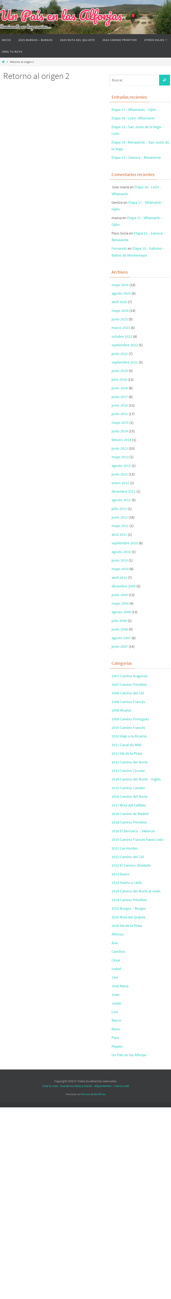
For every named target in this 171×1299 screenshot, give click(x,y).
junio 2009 (120, 594)
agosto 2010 (121, 551)
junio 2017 (120, 396)
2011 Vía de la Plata (127, 753)
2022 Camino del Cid (128, 856)
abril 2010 (119, 577)
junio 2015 (120, 413)
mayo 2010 (120, 568)
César (116, 960)
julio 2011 (119, 508)
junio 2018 (120, 388)
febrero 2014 (121, 439)
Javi (115, 977)
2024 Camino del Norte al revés (136, 891)
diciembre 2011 (124, 491)
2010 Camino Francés (128, 727)
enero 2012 (120, 482)
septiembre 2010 (125, 543)
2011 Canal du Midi (126, 744)
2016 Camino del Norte (130, 796)
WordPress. (99, 1094)
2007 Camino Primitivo (129, 684)
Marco (116, 1020)
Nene (116, 1029)
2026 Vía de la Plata (127, 925)
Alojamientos (102, 1086)
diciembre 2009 (124, 586)
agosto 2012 (121, 465)
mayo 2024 (120, 310)
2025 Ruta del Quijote (128, 917)
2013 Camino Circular (128, 770)
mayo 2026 (120, 284)
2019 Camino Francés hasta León (137, 839)
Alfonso (118, 934)
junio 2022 (120, 353)
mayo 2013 (120, 456)
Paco (115, 1037)
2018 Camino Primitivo (129, 822)
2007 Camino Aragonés (130, 676)
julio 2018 (119, 379)
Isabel (116, 968)
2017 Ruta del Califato (129, 805)
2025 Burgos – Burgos (129, 908)
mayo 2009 (120, 603)
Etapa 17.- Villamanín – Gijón (134, 109)
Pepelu (117, 1046)
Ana (115, 942)
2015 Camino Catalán (128, 787)
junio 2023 (120, 319)
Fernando (119, 248)
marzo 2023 (121, 327)
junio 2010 (120, 560)
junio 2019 (120, 370)
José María (120, 986)
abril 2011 (119, 534)
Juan (115, 994)
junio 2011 (120, 517)
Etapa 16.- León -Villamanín (133, 118)
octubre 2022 (122, 336)
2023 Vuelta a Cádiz (127, 882)
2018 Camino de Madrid (130, 813)
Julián (116, 1003)
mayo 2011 (120, 525)
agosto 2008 (121, 611)
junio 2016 (120, 405)
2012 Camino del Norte (130, 762)
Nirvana (85, 1094)
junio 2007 (120, 646)
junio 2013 (120, 448)
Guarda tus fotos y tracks (76, 1086)
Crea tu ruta (50, 1086)
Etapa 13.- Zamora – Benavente (136, 157)
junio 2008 (120, 629)
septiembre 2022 (125, 344)
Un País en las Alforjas (61, 15)
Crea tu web (121, 1086)
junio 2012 (120, 474)
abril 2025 (119, 301)
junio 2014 (120, 431)
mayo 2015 (120, 422)
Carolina (118, 951)
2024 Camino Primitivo (129, 899)
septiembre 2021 (125, 362)
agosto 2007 (121, 637)
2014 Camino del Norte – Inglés (136, 779)
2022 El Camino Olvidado (131, 865)
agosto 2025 (121, 293)
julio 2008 (119, 620)
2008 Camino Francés (128, 701)
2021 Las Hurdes (125, 848)
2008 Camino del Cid (128, 693)
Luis (115, 1011)
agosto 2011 (121, 500)
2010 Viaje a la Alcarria (129, 736)
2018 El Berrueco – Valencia (133, 831)
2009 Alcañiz (121, 710)
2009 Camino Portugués (130, 719)
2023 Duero (121, 874)
